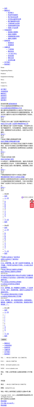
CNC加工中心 (12, 53)
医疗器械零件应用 (14, 21)
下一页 (6, 220)
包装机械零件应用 (14, 25)
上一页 (6, 198)
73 (5, 213)
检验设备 (11, 55)
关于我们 (7, 62)
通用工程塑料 (12, 38)
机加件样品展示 (13, 15)
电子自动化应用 (13, 17)
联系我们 (7, 64)
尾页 (5, 222)
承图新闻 (11, 45)
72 (5, 211)
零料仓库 (11, 58)
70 (5, 208)
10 (5, 327)
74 (5, 214)
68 (5, 205)
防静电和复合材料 (14, 36)
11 (5, 328)
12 (5, 330)
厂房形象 (11, 49)
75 (5, 216)
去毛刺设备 (11, 60)
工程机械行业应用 (14, 23)
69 (5, 206)
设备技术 (7, 47)
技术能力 (11, 12)
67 (5, 203)
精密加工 (7, 10)
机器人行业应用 (13, 28)
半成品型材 (8, 30)
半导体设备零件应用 (14, 19)
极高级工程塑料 (13, 32)
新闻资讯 (7, 40)
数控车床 (11, 51)
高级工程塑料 (12, 34)
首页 (5, 8)
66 (5, 201)
